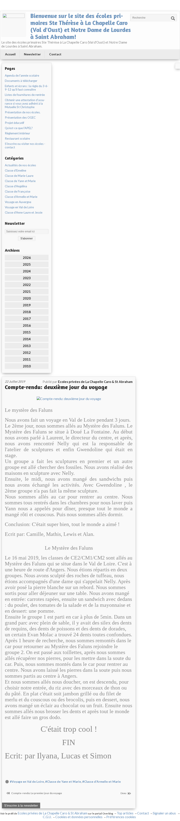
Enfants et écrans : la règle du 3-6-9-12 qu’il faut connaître (26, 87)
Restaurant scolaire (17, 138)
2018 (27, 312)
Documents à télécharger (21, 80)
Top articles (125, 813)
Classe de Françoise (17, 191)
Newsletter (32, 54)
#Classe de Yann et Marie (63, 781)
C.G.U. (47, 817)
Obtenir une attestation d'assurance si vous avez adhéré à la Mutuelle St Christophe (25, 103)
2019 (27, 305)
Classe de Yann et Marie (20, 181)
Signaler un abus (164, 813)
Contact (55, 54)
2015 (27, 332)
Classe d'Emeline (15, 170)
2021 (27, 291)
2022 (27, 285)
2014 (27, 339)
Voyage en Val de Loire (19, 207)
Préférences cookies (121, 817)
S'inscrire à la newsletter (21, 805)
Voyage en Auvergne (18, 202)
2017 (27, 319)
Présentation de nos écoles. (22, 112)
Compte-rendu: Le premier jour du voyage (36, 793)
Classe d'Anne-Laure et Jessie (23, 212)
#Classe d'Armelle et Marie (101, 781)
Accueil (10, 54)
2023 (27, 278)
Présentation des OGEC (20, 117)
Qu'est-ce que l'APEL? (19, 128)
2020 (27, 298)
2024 (27, 271)
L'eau (124, 793)
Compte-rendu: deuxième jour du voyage (56, 387)
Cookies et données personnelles (79, 817)
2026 (27, 258)
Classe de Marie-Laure (19, 175)
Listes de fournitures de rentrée (25, 94)
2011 (27, 359)
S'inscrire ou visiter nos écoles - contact (25, 145)
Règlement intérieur (17, 133)
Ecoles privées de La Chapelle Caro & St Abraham (52, 813)
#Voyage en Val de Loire (27, 781)
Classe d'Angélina (16, 186)
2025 (27, 264)
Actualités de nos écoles (20, 165)
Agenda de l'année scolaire (22, 75)
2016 (27, 325)
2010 (27, 366)
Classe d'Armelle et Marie (21, 196)
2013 (27, 346)
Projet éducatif (14, 123)
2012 (27, 352)
